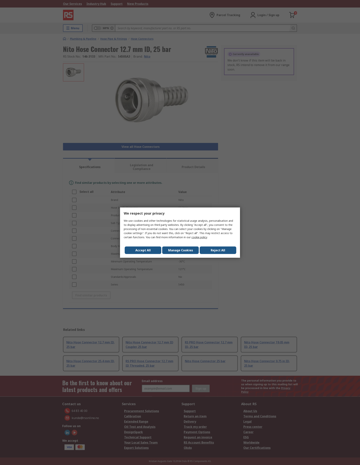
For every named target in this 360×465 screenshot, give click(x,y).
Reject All (218, 250)
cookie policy (199, 237)
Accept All (143, 250)
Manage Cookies (180, 250)
